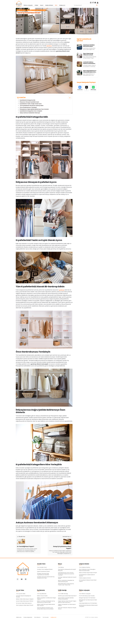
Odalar (36, 5)
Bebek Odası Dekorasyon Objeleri (24, 599)
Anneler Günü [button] (41, 564)
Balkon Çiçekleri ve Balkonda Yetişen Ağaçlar (46, 598)
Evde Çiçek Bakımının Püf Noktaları (88, 603)
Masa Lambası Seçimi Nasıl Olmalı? (88, 572)
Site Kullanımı (37, 617)
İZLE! (56, 5)
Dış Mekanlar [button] (41, 590)
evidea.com (53, 617)
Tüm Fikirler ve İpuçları (85, 593)
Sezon (41, 5)
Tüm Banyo (61, 567)
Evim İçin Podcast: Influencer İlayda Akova (67, 608)
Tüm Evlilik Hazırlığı (63, 593)
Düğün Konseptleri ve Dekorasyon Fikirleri (67, 605)
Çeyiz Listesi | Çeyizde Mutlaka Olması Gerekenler (66, 598)
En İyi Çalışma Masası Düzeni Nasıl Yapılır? (87, 580)
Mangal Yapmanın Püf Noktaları (87, 597)
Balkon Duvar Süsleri (42, 595)
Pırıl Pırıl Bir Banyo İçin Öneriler (87, 595)
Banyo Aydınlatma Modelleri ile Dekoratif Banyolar (66, 581)
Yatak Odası (42, 10)
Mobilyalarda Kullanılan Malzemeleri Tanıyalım (88, 606)
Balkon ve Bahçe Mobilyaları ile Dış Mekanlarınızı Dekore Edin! (46, 602)
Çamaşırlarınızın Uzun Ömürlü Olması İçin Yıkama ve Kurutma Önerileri (66, 574)
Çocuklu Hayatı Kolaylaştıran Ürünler (23, 596)
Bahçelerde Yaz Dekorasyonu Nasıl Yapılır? (88, 600)
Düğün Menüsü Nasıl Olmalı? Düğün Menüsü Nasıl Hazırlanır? (67, 602)
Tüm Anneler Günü (42, 567)
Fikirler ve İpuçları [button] (84, 590)
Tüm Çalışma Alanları (84, 567)
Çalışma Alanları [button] (84, 564)
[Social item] (90, 3)
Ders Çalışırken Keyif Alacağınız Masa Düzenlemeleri (87, 570)
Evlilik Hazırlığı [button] (62, 590)
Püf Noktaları (34, 10)
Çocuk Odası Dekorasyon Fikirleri (24, 601)
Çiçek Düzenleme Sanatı (43, 571)
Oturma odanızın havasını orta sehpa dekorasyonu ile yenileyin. (45, 608)
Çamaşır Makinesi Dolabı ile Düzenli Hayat (67, 578)
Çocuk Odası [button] (20, 590)
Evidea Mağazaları (28, 617)
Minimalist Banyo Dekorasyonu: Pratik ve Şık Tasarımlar (66, 584)
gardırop (49, 46)
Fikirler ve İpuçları (28, 5)
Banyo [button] (60, 564)
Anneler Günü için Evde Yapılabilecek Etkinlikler (43, 574)
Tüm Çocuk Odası (20, 593)
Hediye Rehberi (49, 5)
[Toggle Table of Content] (69, 97)
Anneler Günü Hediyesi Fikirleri (45, 569)
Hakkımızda (18, 617)
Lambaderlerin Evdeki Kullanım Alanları (87, 575)
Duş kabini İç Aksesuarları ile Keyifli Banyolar (67, 570)
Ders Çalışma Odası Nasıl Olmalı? (24, 605)
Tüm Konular (46, 617)
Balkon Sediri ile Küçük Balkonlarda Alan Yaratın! (46, 605)
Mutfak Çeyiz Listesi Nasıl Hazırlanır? (67, 595)
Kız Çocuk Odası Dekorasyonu (24, 603)
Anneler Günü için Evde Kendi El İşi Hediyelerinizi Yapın (45, 577)
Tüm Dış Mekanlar (41, 593)
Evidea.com (62, 5)
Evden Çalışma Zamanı (85, 578)
